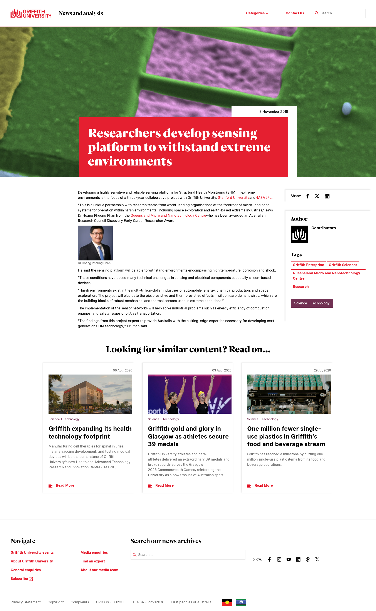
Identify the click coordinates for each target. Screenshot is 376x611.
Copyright (56, 602)
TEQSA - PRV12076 (148, 602)
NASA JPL (263, 198)
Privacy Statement (26, 602)
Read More (65, 485)
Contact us (295, 13)
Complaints (80, 602)
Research (301, 287)
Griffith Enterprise (308, 265)
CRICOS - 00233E (111, 602)
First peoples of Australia (191, 602)
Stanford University (233, 198)
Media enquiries (94, 552)
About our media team (99, 570)
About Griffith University (32, 561)
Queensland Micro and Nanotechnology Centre (168, 215)
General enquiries (26, 570)
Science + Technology (312, 303)
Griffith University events (32, 552)
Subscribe (20, 579)
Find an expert (93, 561)
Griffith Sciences (343, 265)
